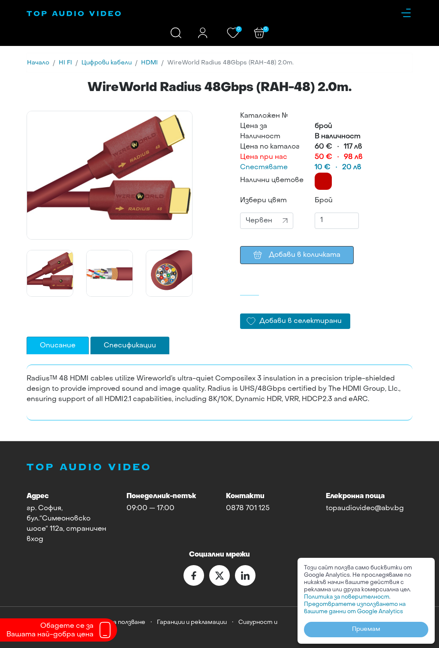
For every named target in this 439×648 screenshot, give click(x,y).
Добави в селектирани (300, 321)
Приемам (366, 629)
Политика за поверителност (346, 597)
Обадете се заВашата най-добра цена (49, 630)
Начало (38, 63)
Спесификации (130, 345)
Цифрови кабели (106, 63)
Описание (57, 345)
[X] (219, 575)
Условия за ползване (115, 622)
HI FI (65, 63)
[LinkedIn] (245, 575)
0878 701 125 (248, 508)
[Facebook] (193, 575)
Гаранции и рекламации (192, 622)
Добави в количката (304, 255)
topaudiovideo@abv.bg (365, 508)
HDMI (149, 63)
